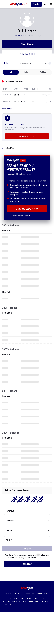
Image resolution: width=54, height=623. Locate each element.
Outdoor (43, 72)
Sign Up (36, 4)
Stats (5, 63)
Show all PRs (7, 108)
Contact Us (13, 598)
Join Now (27, 564)
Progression (25, 63)
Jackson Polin (42, 593)
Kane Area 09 (17, 36)
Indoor (27, 72)
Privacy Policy (26, 598)
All (11, 72)
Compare (27, 548)
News (46, 63)
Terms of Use (39, 598)
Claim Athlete (27, 44)
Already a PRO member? (18, 215)
